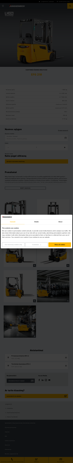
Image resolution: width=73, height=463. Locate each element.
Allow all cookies (59, 244)
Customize (35, 244)
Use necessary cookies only (13, 244)
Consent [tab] (12, 222)
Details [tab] (36, 222)
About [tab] (60, 222)
